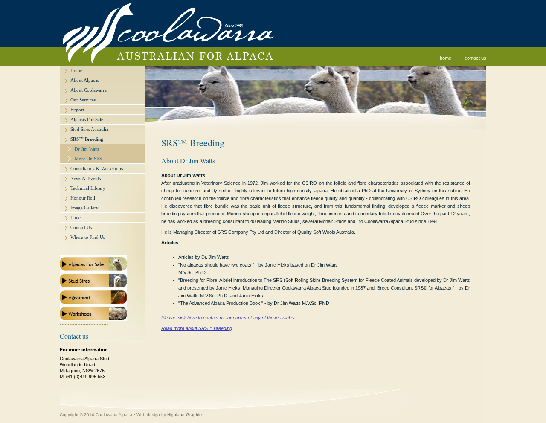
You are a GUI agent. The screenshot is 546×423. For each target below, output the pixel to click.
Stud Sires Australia (89, 129)
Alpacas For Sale (86, 119)
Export (77, 109)
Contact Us (81, 227)
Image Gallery (84, 207)
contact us (475, 58)
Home (76, 70)
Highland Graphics (185, 414)
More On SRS (88, 158)
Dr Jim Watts (87, 148)
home (445, 58)
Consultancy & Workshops (96, 168)
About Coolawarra (88, 90)
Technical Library (87, 188)
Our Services (83, 99)
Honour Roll (82, 197)
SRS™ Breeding (86, 139)
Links (75, 217)
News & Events (85, 178)
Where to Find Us (87, 237)
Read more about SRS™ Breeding (196, 328)
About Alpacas (84, 80)
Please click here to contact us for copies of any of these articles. (228, 317)
